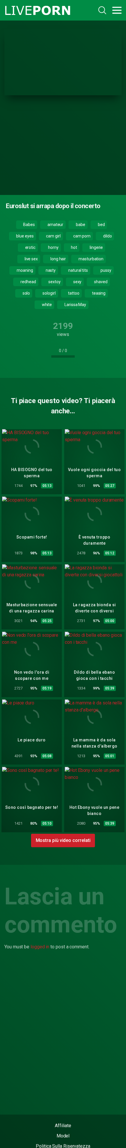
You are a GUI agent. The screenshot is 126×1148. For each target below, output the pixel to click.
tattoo (73, 293)
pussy (105, 270)
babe (80, 224)
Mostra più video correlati (63, 840)
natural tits (77, 270)
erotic (29, 247)
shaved (100, 281)
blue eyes (24, 236)
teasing (98, 293)
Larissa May (75, 304)
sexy (77, 281)
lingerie (96, 247)
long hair (58, 259)
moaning (24, 270)
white (46, 304)
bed (101, 224)
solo (26, 293)
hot (73, 247)
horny (53, 247)
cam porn (81, 236)
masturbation (90, 259)
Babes (28, 224)
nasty (50, 270)
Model (63, 1136)
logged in (39, 947)
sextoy (53, 281)
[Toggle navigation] (117, 10)
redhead (28, 281)
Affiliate (63, 1125)
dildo (107, 236)
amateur (55, 224)
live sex (31, 259)
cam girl (53, 236)
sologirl (48, 293)
